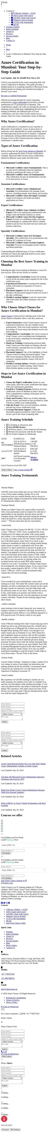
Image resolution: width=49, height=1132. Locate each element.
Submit (4, 722)
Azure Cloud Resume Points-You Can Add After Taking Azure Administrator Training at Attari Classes (23, 765)
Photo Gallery (11, 945)
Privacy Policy (12, 1002)
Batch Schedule (12, 29)
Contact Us (10, 40)
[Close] (2, 856)
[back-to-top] (3, 1009)
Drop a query (6, 1056)
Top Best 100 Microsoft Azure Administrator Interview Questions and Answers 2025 (22, 778)
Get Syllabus (6, 878)
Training (9, 932)
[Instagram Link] (7, 903)
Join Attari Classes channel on (13, 881)
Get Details (6, 853)
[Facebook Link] (2, 903)
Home (8, 45)
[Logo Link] (4, 2)
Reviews (9, 34)
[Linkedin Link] (9, 903)
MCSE (9, 921)
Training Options (12, 27)
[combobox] (23, 845)
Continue (16, 1130)
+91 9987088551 (8, 978)
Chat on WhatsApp (11, 1007)
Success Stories (12, 36)
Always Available (34, 458)
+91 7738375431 (8, 974)
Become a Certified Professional (14, 96)
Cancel (6, 1130)
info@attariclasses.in (9, 989)
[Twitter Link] (4, 903)
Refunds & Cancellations (16, 998)
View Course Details (21, 470)
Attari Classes (6, 316)
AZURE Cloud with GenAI (17, 914)
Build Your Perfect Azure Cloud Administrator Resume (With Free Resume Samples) (23, 791)
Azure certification (19, 102)
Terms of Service (12, 1000)
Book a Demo (7, 470)
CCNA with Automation (16, 919)
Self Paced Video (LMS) (16, 923)
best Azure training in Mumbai (31, 151)
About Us (10, 31)
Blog (8, 38)
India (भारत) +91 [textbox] (8, 845)
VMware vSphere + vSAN (17, 909)
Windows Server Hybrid (15, 916)
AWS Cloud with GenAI (16, 912)
